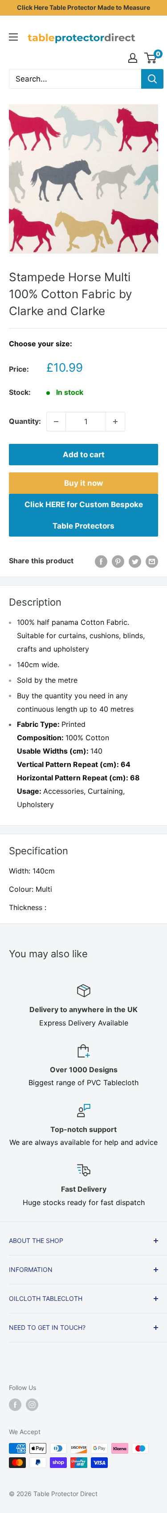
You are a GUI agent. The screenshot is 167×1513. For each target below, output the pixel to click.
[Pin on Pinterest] (118, 561)
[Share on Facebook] (101, 561)
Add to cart (84, 454)
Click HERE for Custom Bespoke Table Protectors (83, 515)
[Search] (152, 79)
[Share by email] (152, 561)
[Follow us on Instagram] (32, 1404)
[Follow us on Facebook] (15, 1404)
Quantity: (25, 421)
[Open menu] (13, 37)
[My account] (132, 58)
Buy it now (83, 483)
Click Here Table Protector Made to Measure (83, 7)
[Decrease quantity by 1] (56, 421)
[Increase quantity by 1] (115, 421)
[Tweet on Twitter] (135, 561)
